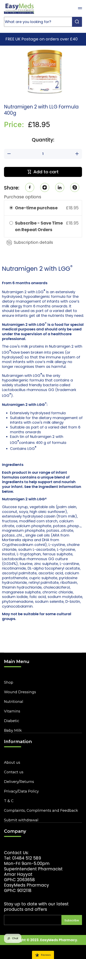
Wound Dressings (20, 692)
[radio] (11, 208)
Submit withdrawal (21, 820)
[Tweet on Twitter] (59, 188)
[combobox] (43, 22)
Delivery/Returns (19, 781)
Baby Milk (13, 730)
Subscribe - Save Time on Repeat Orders (39, 226)
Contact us (13, 772)
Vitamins (12, 711)
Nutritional (13, 701)
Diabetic (11, 721)
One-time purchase (36, 208)
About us (12, 762)
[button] (70, 8)
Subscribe (71, 920)
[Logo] (19, 8)
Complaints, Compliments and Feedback (41, 810)
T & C (9, 801)
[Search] (77, 22)
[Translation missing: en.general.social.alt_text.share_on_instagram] (44, 188)
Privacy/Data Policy (21, 791)
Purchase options (22, 197)
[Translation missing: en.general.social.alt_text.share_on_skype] (74, 188)
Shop (8, 682)
